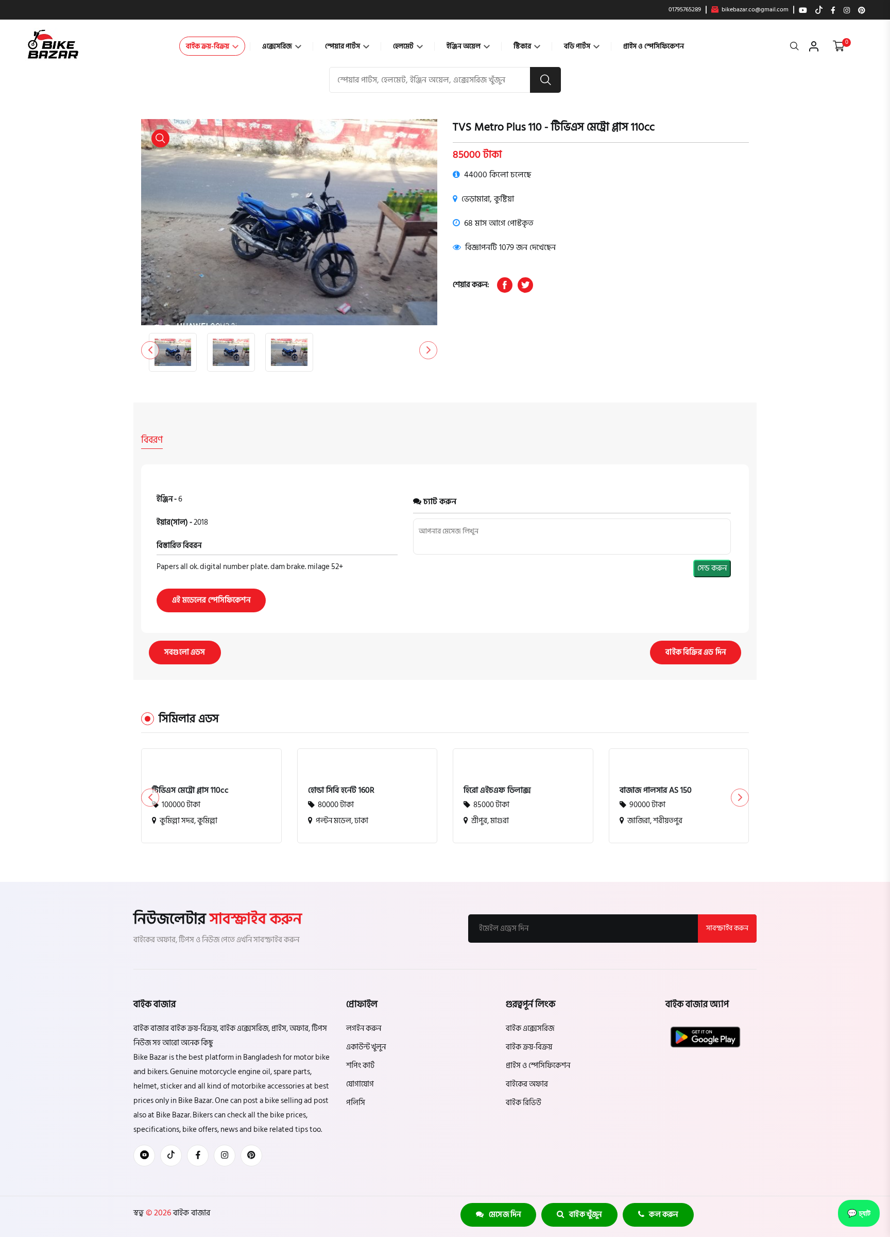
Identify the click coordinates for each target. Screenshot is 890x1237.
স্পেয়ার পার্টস (343, 46)
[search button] (545, 80)
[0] (839, 46)
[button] (428, 350)
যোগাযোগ (360, 1084)
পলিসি (355, 1102)
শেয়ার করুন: (471, 284)
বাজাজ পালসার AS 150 (656, 790)
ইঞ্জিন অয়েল (464, 46)
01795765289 (685, 9)
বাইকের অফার (527, 1084)
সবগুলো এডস (185, 652)
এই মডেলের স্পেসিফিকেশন (211, 600)
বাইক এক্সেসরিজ (530, 1028)
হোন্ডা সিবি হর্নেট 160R (341, 790)
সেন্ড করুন (712, 568)
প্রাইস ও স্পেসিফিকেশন (653, 46)
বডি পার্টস (578, 46)
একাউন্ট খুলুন (366, 1047)
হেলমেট (404, 46)
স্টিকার (523, 46)
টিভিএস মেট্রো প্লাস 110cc (190, 790)
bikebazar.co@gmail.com (754, 9)
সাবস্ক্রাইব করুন (727, 928)
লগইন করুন (363, 1028)
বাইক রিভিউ (523, 1102)
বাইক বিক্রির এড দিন (695, 652)
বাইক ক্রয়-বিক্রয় (208, 46)
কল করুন (661, 1214)
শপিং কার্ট (360, 1065)
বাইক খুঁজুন (583, 1214)
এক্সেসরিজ (278, 46)
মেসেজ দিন (502, 1214)
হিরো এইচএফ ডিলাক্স (497, 790)
